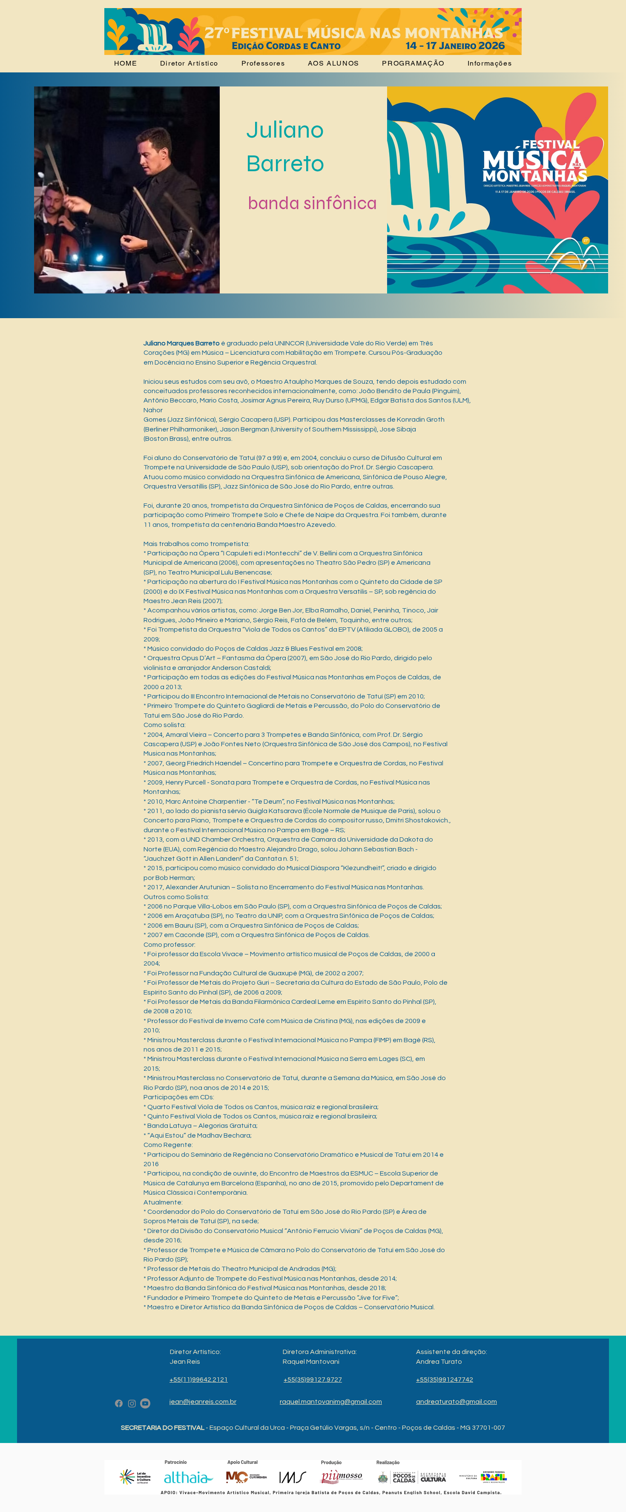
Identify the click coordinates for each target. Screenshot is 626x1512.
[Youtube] (145, 1403)
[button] (413, 63)
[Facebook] (119, 1403)
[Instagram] (132, 1403)
